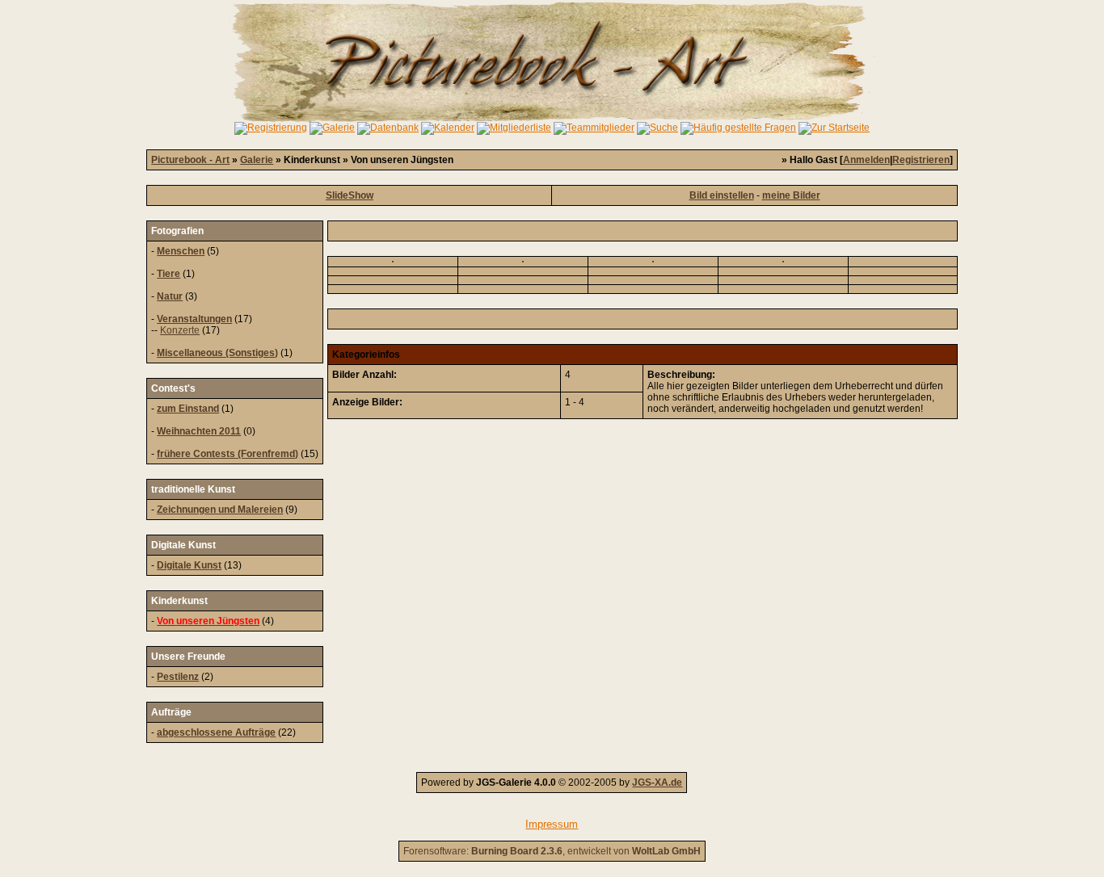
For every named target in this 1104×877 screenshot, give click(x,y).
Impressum (551, 824)
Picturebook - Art (190, 160)
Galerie (256, 160)
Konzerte (180, 330)
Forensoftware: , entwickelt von (552, 851)
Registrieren (921, 160)
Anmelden (866, 160)
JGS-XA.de (657, 782)
